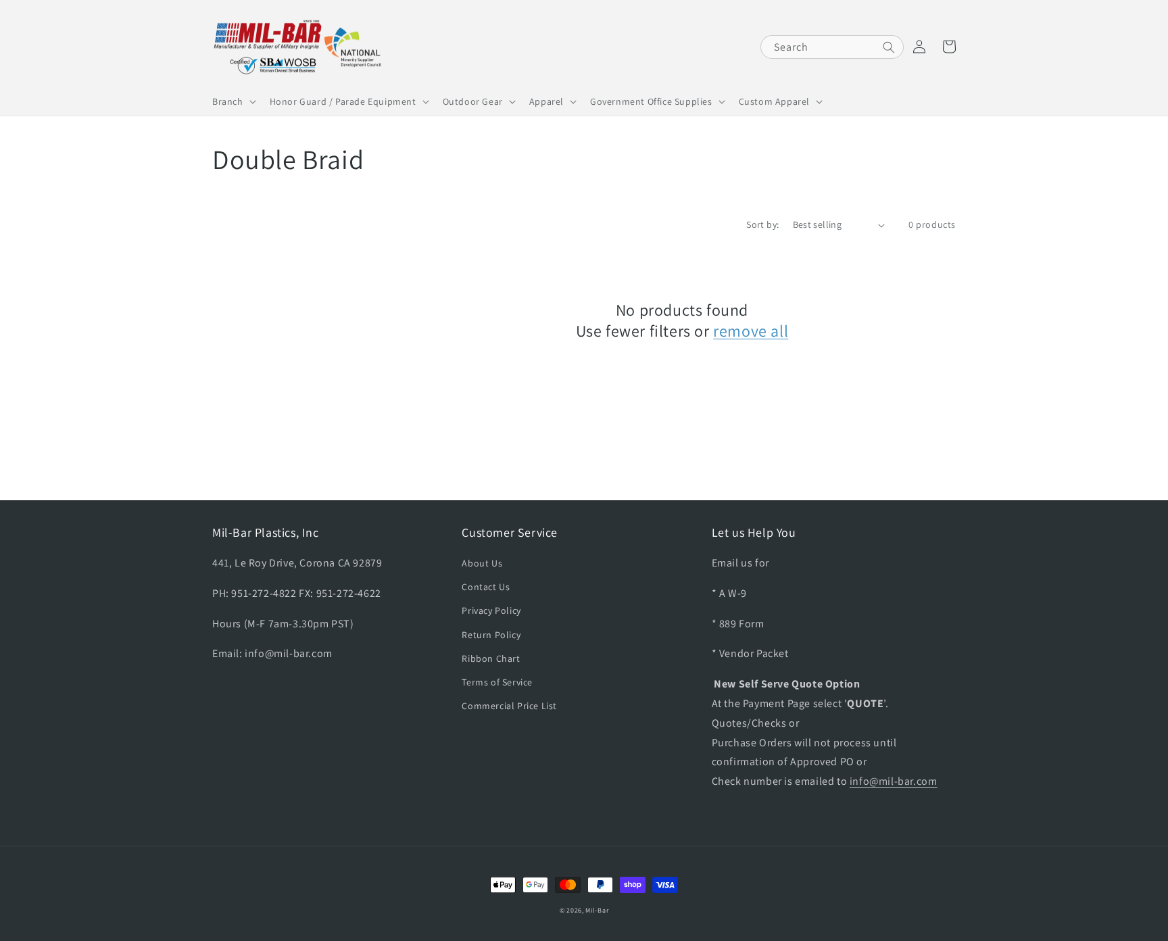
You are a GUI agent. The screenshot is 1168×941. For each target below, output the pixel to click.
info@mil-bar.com (894, 781)
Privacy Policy (491, 610)
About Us (482, 563)
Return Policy (491, 635)
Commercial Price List (509, 706)
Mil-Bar (596, 910)
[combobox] (832, 47)
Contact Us (486, 587)
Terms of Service (497, 682)
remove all (750, 330)
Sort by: (762, 224)
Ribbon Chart (491, 658)
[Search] (889, 47)
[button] (233, 101)
